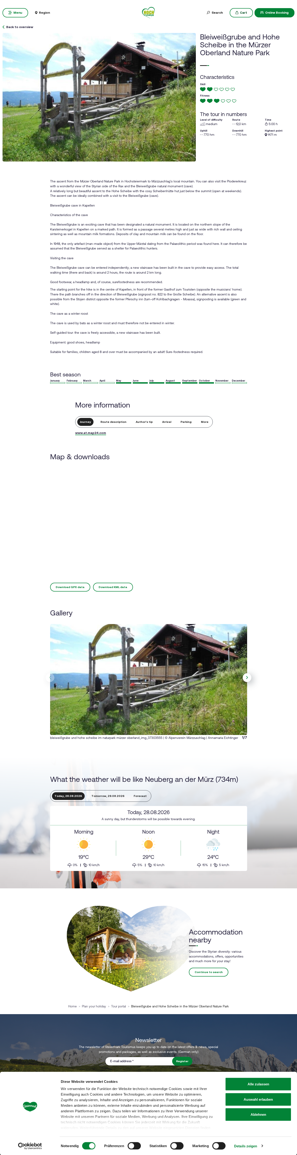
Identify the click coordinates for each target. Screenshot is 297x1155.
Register (182, 1061)
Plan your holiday (94, 1006)
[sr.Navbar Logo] (148, 12)
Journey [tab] (85, 422)
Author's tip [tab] (144, 422)
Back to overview (19, 27)
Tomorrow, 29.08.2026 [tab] (107, 796)
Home (72, 1006)
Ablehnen (258, 1114)
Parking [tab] (186, 422)
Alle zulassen (258, 1084)
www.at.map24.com (90, 433)
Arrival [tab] (166, 422)
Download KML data (113, 587)
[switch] (134, 1145)
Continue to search (209, 972)
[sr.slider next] (247, 677)
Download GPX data (70, 587)
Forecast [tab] (140, 796)
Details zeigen (245, 1146)
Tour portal (118, 1006)
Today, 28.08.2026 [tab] (68, 796)
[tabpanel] (148, 838)
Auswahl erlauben (258, 1099)
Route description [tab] (113, 422)
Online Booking (277, 12)
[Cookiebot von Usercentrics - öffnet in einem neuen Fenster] (30, 1145)
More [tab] (204, 422)
